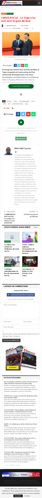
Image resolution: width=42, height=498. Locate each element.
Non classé (10, 13)
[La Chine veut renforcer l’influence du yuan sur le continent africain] (12, 237)
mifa (4, 103)
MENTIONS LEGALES (10, 480)
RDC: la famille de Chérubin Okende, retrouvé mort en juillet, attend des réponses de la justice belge (21, 382)
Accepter (18, 496)
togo (26, 103)
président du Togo (18, 103)
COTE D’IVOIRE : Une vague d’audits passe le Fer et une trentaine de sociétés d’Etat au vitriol (20, 439)
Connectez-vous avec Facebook (22, 295)
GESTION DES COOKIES (31, 483)
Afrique (3, 13)
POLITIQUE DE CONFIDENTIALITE (13, 483)
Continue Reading (21, 86)
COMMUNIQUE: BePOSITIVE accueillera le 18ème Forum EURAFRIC (10, 218)
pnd (9, 103)
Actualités (7, 241)
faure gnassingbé (24, 101)
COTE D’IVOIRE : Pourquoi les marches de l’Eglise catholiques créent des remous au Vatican (19, 453)
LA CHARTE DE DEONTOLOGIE (27, 480)
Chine (15, 101)
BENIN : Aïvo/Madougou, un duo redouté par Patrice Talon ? (20, 425)
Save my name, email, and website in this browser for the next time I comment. (21, 335)
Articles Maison (27, 241)
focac (33, 101)
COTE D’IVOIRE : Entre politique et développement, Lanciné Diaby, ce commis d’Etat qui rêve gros (20, 411)
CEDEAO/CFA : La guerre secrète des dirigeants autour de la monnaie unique (21, 396)
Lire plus (27, 496)
